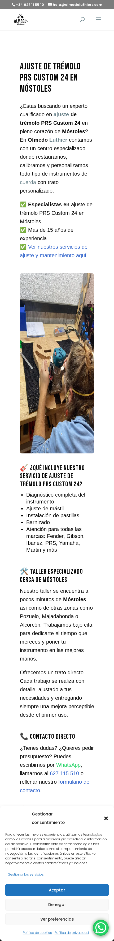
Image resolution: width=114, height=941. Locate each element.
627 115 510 (64, 773)
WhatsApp (68, 765)
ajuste (61, 114)
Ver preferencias (57, 919)
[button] (106, 818)
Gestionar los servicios (26, 874)
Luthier (58, 140)
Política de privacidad (72, 932)
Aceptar (57, 890)
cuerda (28, 182)
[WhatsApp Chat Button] (101, 928)
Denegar (57, 904)
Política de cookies (37, 932)
